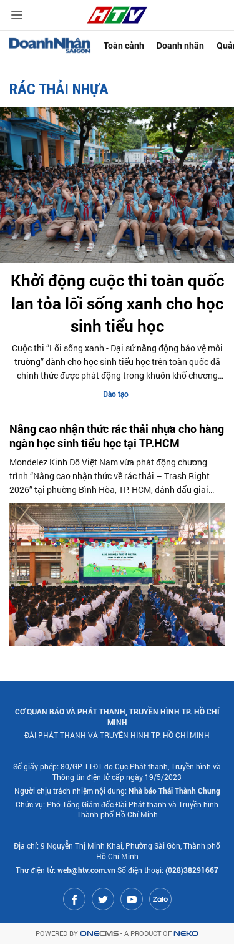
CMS (99, 934)
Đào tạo (116, 394)
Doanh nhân (180, 45)
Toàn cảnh (124, 45)
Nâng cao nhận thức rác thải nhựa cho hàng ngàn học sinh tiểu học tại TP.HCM (116, 436)
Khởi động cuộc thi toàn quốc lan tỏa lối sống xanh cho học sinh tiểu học (117, 303)
